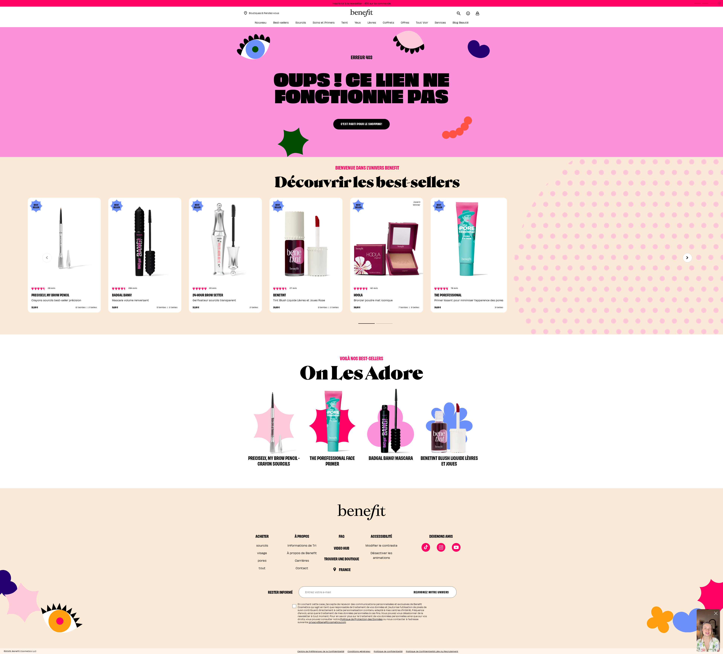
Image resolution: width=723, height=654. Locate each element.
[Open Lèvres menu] (378, 23)
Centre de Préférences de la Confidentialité (320, 651)
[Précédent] (47, 257)
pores (262, 560)
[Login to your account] (471, 13)
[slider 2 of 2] (384, 323)
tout (262, 568)
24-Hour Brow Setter (208, 295)
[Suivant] (687, 257)
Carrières (302, 560)
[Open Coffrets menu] (396, 23)
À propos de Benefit (302, 553)
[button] (477, 13)
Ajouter (225, 271)
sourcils (262, 545)
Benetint (279, 295)
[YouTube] (456, 547)
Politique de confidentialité (388, 651)
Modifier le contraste (381, 545)
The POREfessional (447, 295)
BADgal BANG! (122, 295)
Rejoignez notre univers (431, 592)
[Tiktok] (426, 547)
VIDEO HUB (341, 548)
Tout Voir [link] (422, 22)
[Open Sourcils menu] (308, 23)
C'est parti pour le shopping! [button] (361, 124)
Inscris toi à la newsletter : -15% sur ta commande (362, 3)
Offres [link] (405, 22)
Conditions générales (359, 651)
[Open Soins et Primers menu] (336, 23)
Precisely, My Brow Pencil (50, 295)
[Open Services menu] (447, 23)
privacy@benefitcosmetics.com (327, 622)
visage (262, 553)
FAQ (341, 536)
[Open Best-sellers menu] (290, 23)
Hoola (358, 295)
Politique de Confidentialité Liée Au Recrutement (432, 651)
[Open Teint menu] (350, 23)
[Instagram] (441, 547)
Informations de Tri (302, 545)
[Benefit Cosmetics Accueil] (361, 13)
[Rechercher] (461, 13)
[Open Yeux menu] (362, 23)
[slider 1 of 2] (366, 323)
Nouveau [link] (260, 22)
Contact (302, 568)
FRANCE (345, 569)
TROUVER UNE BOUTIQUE (341, 558)
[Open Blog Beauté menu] (470, 23)
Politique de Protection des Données (361, 619)
